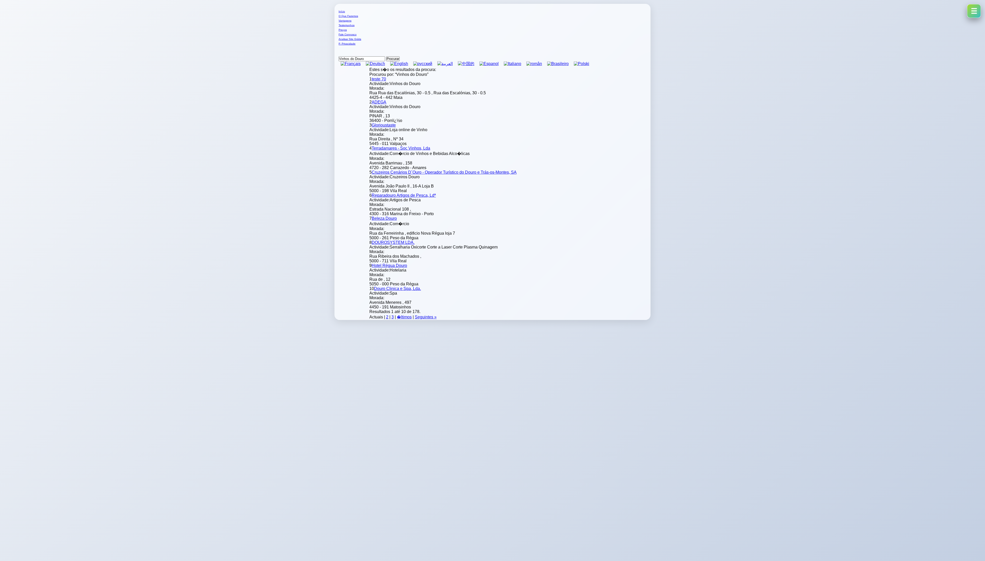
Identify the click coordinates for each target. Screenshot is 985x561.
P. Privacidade (347, 43)
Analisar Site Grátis (350, 39)
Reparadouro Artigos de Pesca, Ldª (404, 195)
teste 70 (379, 79)
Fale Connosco (348, 34)
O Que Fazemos (348, 16)
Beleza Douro (384, 218)
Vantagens (345, 20)
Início (342, 11)
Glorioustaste (384, 125)
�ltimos (404, 317)
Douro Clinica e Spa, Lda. (397, 288)
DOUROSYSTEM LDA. (393, 242)
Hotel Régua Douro (389, 265)
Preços (343, 29)
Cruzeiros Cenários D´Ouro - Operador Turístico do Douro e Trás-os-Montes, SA (444, 172)
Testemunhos (346, 25)
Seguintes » (426, 317)
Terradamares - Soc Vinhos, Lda (401, 148)
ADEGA (379, 102)
